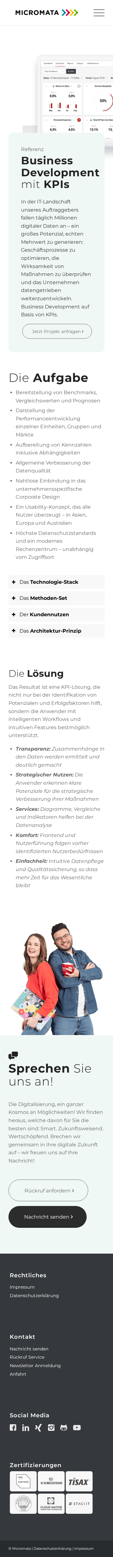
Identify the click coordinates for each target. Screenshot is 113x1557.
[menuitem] (96, 12)
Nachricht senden (29, 1349)
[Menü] (96, 12)
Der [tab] (44, 615)
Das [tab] (48, 582)
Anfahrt (18, 1374)
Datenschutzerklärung (34, 1295)
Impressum (22, 1287)
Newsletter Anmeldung (35, 1365)
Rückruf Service (27, 1357)
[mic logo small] (46, 12)
